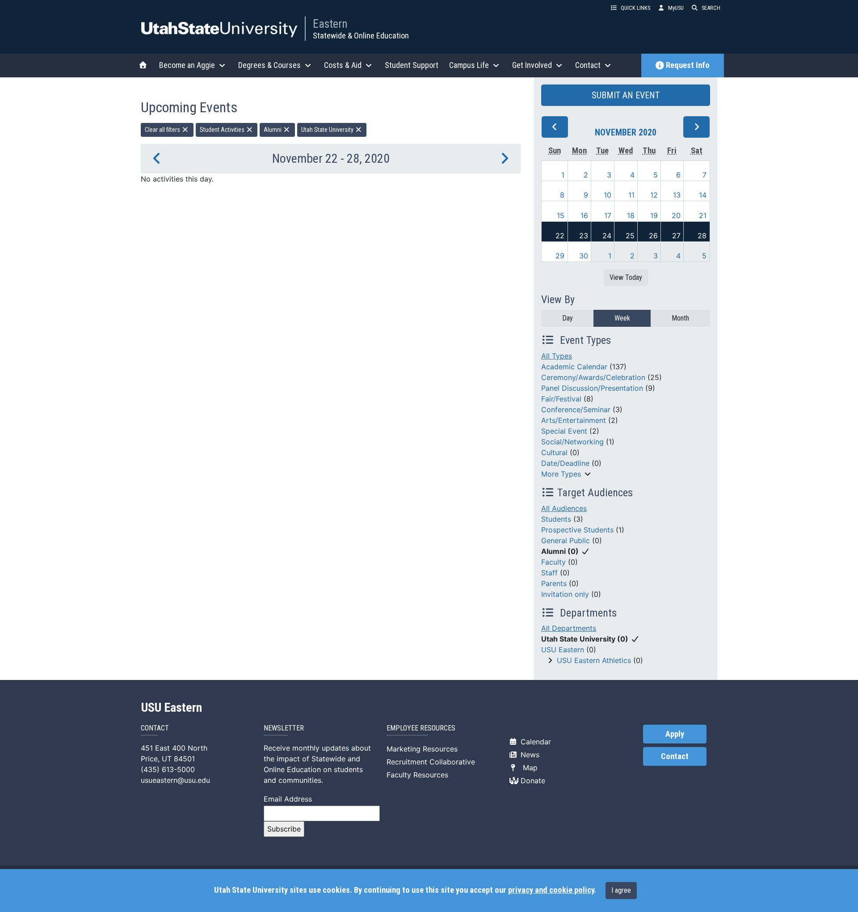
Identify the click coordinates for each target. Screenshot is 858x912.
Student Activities (223, 129)
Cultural (554, 452)
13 (677, 194)
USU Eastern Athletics (594, 660)
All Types (556, 355)
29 (559, 255)
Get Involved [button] (532, 65)
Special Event (564, 430)
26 (653, 235)
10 (607, 194)
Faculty (553, 561)
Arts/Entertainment (573, 420)
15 (560, 215)
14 (703, 194)
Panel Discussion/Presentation (592, 388)
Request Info (688, 65)
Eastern (330, 23)
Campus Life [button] (469, 65)
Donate (531, 780)
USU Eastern (562, 649)
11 (631, 194)
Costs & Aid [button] (343, 65)
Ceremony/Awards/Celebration (593, 377)
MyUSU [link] (676, 7)
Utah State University (328, 129)
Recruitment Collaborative (431, 761)
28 (702, 235)
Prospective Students (577, 529)
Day (567, 318)
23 (583, 235)
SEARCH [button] (711, 7)
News (528, 754)
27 (676, 235)
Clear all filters (163, 129)
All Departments (568, 628)
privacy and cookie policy (551, 890)
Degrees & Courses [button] (269, 65)
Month (680, 318)
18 (631, 215)
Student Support (411, 65)
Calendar (534, 741)
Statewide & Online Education (361, 35)
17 (607, 215)
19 (654, 215)
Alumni (273, 129)
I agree (621, 890)
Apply (674, 734)
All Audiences (564, 508)
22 (559, 235)
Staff (549, 572)
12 (654, 194)
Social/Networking (572, 441)
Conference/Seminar (575, 409)
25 (630, 235)
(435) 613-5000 (168, 769)
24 (606, 235)
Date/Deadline (565, 463)
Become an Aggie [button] (187, 65)
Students (556, 519)
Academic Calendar (574, 366)
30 (583, 255)
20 (676, 215)
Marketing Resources (422, 748)
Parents (554, 583)
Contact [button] (588, 65)
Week (622, 318)
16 (584, 215)
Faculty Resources (417, 774)
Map (528, 767)
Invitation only (565, 594)
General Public (565, 540)
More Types (561, 473)
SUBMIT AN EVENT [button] (626, 95)
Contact (675, 756)
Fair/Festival (561, 398)
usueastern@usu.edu (175, 780)
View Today (626, 277)
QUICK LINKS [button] (635, 7)
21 (703, 215)
